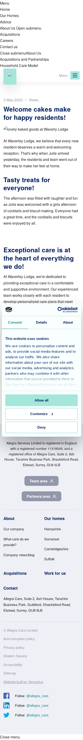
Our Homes (9, 15)
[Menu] (75, 75)
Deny (41, 427)
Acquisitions (10, 34)
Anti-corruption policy (19, 638)
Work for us (55, 573)
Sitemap (9, 673)
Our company (13, 528)
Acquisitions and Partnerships (24, 59)
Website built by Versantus (23, 681)
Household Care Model (19, 65)
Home (5, 9)
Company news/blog (18, 554)
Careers (6, 40)
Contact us (9, 46)
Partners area (38, 496)
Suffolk (49, 558)
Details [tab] (41, 322)
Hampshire (52, 528)
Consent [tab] (15, 322)
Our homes (54, 518)
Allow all (41, 400)
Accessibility (12, 664)
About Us (7, 28)
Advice (5, 22)
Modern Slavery (15, 655)
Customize (38, 414)
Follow (31, 695)
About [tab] (68, 322)
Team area (38, 481)
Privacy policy (14, 647)
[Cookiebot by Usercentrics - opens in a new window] (58, 310)
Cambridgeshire (56, 548)
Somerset (51, 538)
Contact (10, 588)
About (9, 518)
